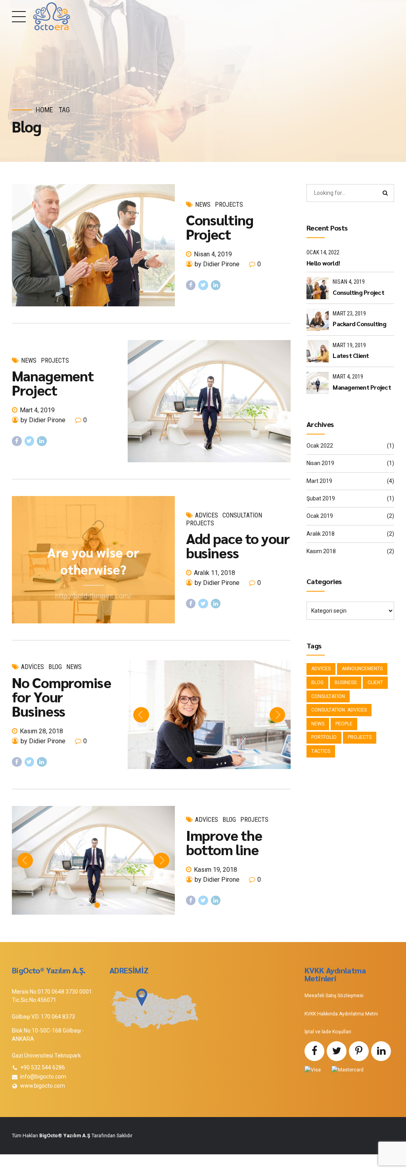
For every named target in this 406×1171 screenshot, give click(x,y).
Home (44, 110)
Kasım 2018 (321, 551)
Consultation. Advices (339, 710)
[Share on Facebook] (191, 285)
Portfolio (324, 737)
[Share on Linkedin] (216, 285)
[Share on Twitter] (203, 285)
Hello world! (323, 263)
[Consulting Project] (93, 245)
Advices (206, 515)
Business (345, 682)
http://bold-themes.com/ (93, 596)
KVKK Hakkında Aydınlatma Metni (341, 1014)
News (203, 204)
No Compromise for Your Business (61, 696)
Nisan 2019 (320, 463)
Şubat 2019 (320, 498)
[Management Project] (209, 401)
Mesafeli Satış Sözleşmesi (334, 995)
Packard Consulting (359, 323)
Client (375, 682)
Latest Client (351, 355)
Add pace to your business (238, 545)
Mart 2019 (319, 481)
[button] (141, 715)
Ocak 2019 (319, 516)
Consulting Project (219, 226)
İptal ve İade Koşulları (327, 1031)
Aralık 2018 (320, 534)
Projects (229, 204)
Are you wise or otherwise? (93, 561)
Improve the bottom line (224, 842)
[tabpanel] (209, 714)
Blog (55, 667)
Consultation (242, 515)
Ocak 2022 (319, 445)
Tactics (320, 751)
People (343, 724)
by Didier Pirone (217, 264)
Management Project (53, 382)
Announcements (362, 668)
